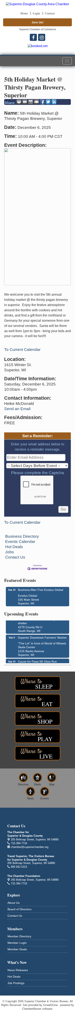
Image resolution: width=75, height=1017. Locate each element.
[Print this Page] (18, 101)
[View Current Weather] (36, 101)
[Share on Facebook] (42, 101)
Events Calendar (20, 541)
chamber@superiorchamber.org (29, 847)
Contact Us (15, 557)
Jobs (9, 552)
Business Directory (22, 536)
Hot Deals (14, 547)
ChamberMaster (31, 1008)
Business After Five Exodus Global (40, 589)
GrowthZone (50, 1005)
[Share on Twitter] (48, 101)
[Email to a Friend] (24, 101)
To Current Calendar (22, 349)
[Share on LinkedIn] (53, 101)
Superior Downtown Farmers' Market (42, 636)
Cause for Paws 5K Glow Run (37, 660)
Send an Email (17, 409)
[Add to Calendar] (30, 101)
